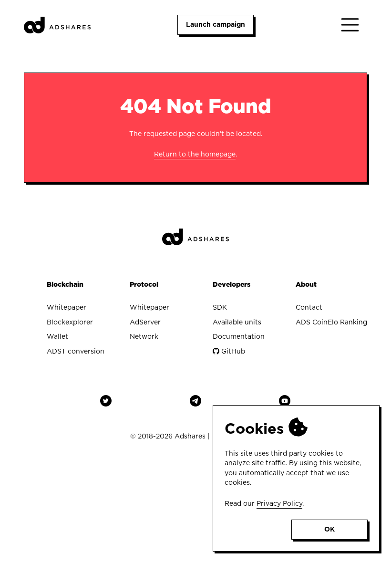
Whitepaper (66, 307)
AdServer (145, 322)
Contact (309, 307)
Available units (237, 322)
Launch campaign (215, 24)
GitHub (232, 351)
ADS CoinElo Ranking (331, 322)
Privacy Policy (279, 503)
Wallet (57, 336)
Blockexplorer (70, 322)
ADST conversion (75, 351)
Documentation (239, 336)
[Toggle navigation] (350, 24)
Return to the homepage (195, 154)
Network (144, 336)
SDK (220, 307)
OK (329, 529)
